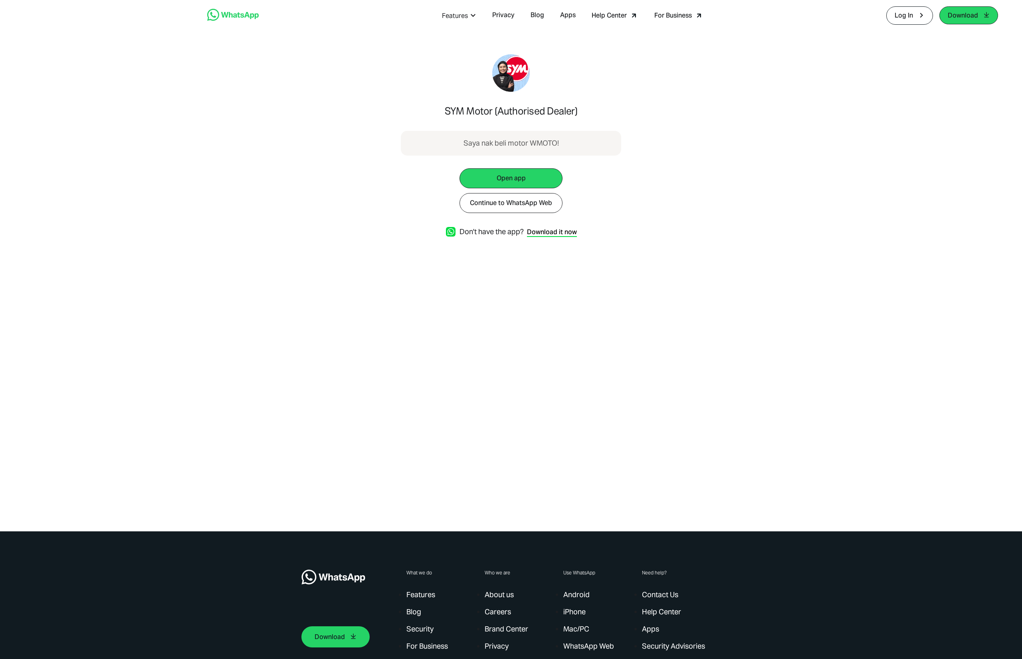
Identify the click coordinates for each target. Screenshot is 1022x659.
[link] (233, 18)
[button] (459, 16)
